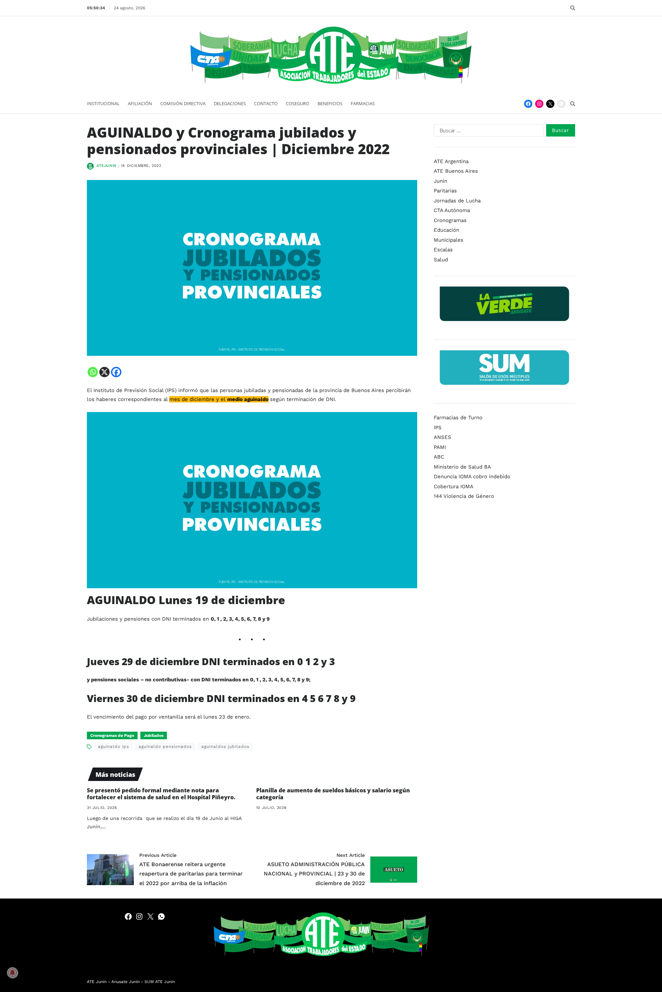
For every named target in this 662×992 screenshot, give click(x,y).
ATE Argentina (451, 161)
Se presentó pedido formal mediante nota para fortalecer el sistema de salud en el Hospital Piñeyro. (161, 793)
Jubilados (153, 735)
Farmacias (363, 103)
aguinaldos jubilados (225, 746)
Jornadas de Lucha (457, 201)
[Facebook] (528, 104)
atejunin (107, 165)
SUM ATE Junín (159, 981)
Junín (440, 181)
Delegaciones (230, 103)
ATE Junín (97, 981)
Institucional (103, 103)
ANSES (442, 437)
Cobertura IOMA (453, 486)
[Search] (572, 8)
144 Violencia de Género (464, 496)
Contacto (266, 103)
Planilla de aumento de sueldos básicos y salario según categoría (333, 793)
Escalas (443, 250)
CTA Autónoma (452, 210)
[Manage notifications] (12, 972)
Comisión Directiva (182, 103)
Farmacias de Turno (458, 417)
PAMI (440, 447)
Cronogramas (450, 220)
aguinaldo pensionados (165, 746)
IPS (438, 427)
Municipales (448, 240)
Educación (446, 230)
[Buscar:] (487, 131)
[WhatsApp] (561, 104)
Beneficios (330, 103)
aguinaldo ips (113, 746)
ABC (439, 457)
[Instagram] (539, 104)
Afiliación (140, 103)
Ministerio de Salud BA (462, 467)
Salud (441, 260)
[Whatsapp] (93, 372)
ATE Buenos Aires (456, 171)
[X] (104, 372)
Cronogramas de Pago (112, 735)
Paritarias (445, 191)
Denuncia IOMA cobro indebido (472, 476)
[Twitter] (550, 104)
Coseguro (297, 103)
